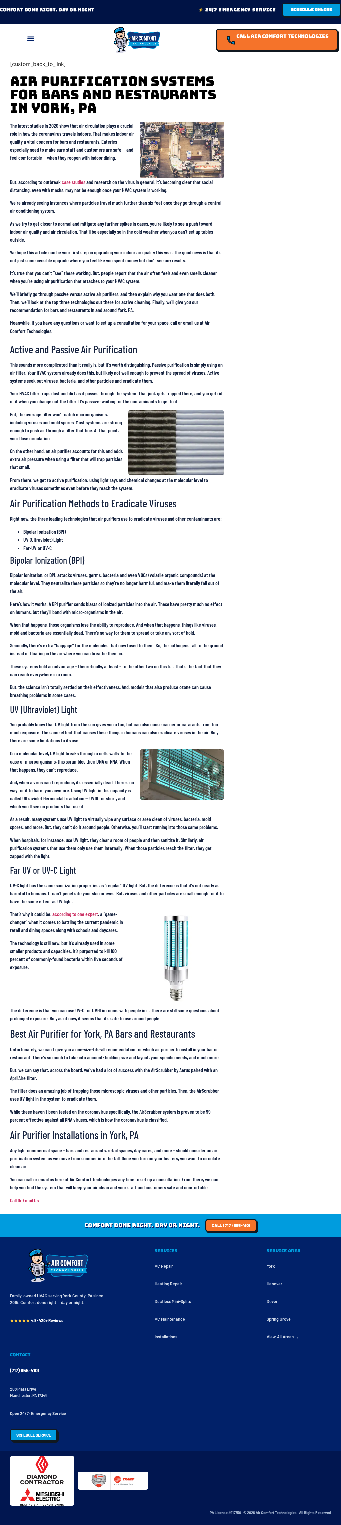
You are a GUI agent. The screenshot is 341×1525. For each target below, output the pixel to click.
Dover (272, 1301)
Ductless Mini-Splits (173, 1301)
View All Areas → (283, 1336)
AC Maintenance (170, 1319)
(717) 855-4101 (24, 1370)
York (271, 1266)
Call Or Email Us (24, 1200)
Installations (166, 1336)
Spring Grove (279, 1319)
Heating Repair (168, 1283)
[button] (30, 38)
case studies (73, 182)
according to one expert (75, 914)
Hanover (274, 1283)
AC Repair (164, 1266)
